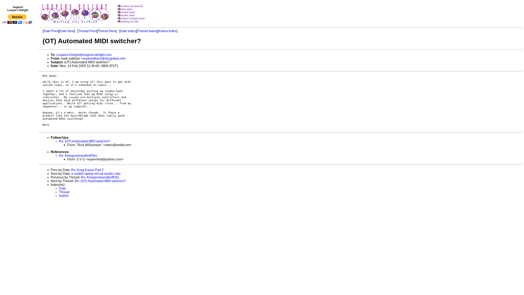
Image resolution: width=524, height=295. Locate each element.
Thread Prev (87, 31)
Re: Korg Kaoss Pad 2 (87, 170)
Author (64, 195)
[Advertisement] (18, 110)
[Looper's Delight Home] (136, 18)
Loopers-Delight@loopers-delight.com (84, 55)
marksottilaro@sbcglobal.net (103, 58)
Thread (64, 192)
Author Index (167, 31)
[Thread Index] (136, 12)
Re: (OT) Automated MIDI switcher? (84, 141)
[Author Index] (136, 15)
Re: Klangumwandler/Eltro (78, 155)
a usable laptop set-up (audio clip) (95, 173)
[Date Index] (136, 9)
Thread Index (147, 31)
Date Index (128, 31)
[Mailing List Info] (136, 24)
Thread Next (107, 31)
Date (62, 188)
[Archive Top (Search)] (136, 6)
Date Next (67, 31)
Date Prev (50, 31)
